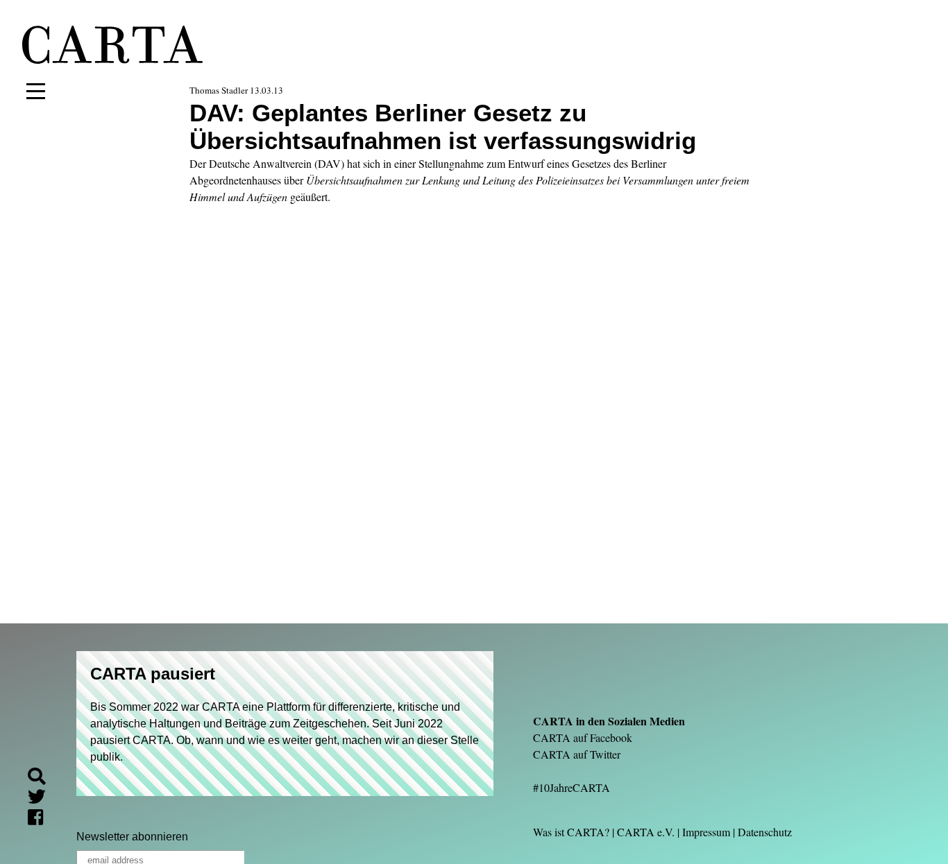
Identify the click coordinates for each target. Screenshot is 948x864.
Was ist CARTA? (571, 831)
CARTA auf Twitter (576, 754)
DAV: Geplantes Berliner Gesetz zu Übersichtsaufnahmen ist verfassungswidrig (442, 126)
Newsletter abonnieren (132, 837)
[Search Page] (42, 778)
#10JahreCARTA (571, 787)
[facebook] (41, 820)
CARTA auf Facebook (582, 737)
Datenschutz (765, 831)
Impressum (706, 831)
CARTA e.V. (646, 831)
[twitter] (42, 799)
